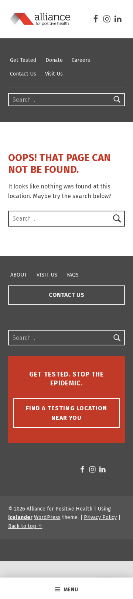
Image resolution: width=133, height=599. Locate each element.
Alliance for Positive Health (59, 508)
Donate (54, 60)
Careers (81, 60)
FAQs (73, 274)
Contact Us (23, 73)
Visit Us (54, 73)
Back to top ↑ (25, 526)
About (18, 274)
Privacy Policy (100, 517)
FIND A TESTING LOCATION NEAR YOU (66, 413)
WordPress (47, 517)
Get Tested (23, 60)
